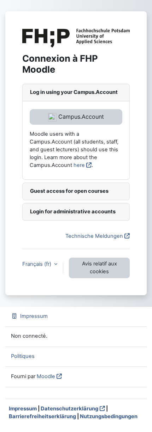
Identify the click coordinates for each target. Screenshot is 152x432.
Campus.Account (80, 116)
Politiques (23, 356)
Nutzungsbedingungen (109, 416)
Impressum (34, 316)
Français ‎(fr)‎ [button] (37, 264)
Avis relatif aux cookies (99, 267)
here (79, 165)
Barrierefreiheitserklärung (42, 416)
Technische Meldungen (94, 236)
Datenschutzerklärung (69, 408)
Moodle (46, 376)
